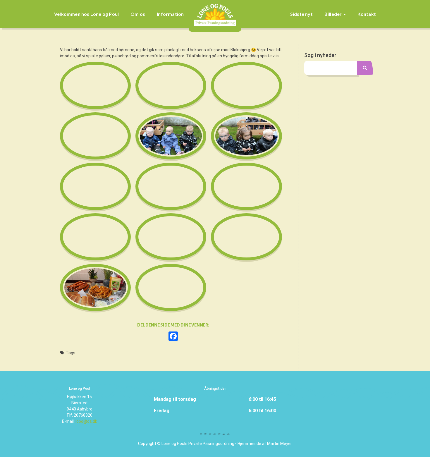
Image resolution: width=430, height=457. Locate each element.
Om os (137, 14)
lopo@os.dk (86, 421)
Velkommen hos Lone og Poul (86, 14)
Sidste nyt (301, 14)
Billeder (333, 14)
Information (170, 14)
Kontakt (366, 14)
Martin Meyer (279, 443)
